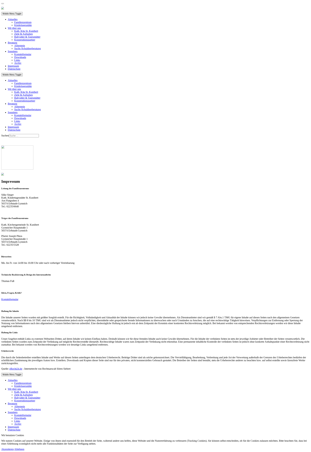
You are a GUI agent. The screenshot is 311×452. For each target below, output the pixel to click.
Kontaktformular (9, 299)
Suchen (5, 135)
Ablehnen (19, 449)
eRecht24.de (15, 368)
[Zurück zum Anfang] (2, 3)
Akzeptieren (7, 449)
